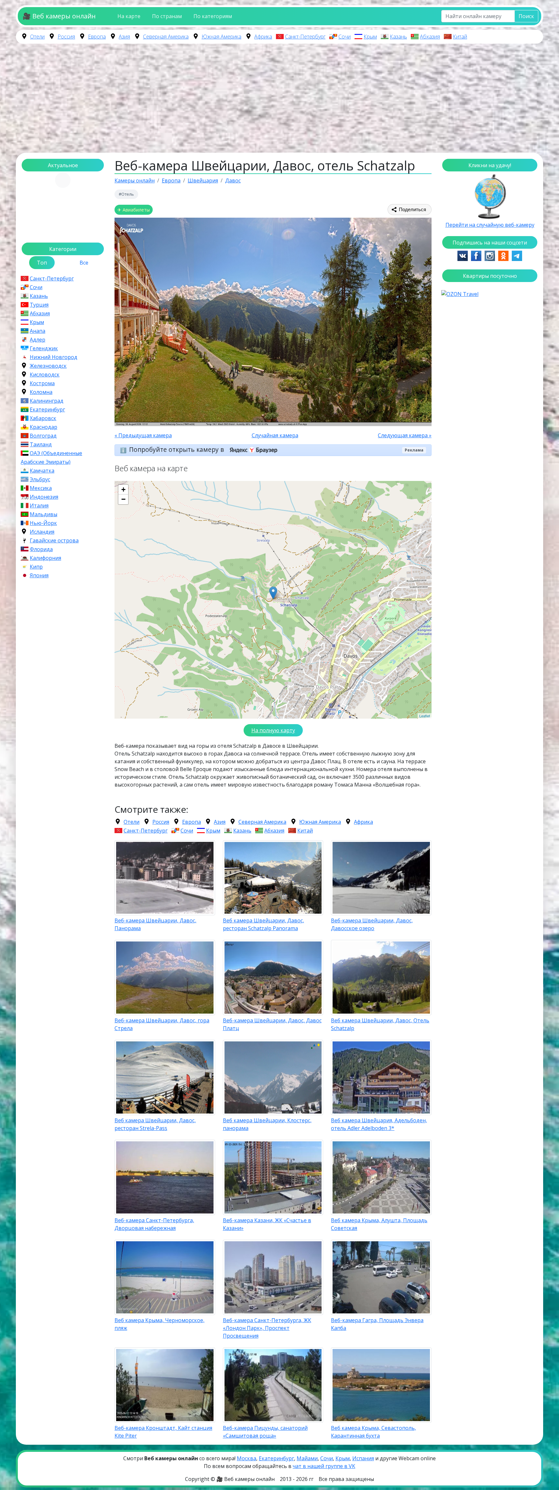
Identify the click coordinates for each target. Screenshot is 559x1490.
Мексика (41, 488)
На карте (128, 16)
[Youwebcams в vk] (462, 255)
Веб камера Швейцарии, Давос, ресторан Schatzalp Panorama (263, 924)
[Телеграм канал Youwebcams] (517, 255)
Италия (39, 505)
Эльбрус (40, 479)
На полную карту (273, 730)
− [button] (123, 499)
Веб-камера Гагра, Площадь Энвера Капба (377, 1324)
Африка (263, 36)
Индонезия (44, 496)
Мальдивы (43, 514)
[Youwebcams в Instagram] (490, 255)
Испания (363, 1458)
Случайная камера (275, 435)
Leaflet (424, 715)
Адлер (37, 339)
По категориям (212, 16)
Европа (97, 36)
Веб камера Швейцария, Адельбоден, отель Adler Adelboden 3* (379, 1124)
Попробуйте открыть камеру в (177, 449)
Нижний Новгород (53, 357)
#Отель (126, 194)
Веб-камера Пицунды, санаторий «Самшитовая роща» (265, 1431)
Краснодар (43, 426)
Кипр (36, 566)
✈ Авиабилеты (133, 210)
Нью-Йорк (43, 523)
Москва (246, 1458)
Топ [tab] (42, 262)
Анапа (37, 330)
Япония (39, 575)
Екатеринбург (47, 409)
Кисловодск (45, 374)
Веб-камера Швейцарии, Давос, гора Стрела (162, 1024)
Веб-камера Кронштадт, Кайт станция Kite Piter (163, 1431)
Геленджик (44, 348)
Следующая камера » (405, 435)
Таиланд (41, 444)
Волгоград (43, 435)
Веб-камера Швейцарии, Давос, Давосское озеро (372, 924)
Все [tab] (84, 262)
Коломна (41, 392)
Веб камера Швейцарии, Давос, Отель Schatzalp (380, 1024)
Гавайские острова (54, 540)
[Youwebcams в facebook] (476, 255)
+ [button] (123, 489)
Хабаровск (43, 418)
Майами (307, 1458)
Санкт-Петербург (305, 36)
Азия (124, 36)
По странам (167, 16)
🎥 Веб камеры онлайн (59, 16)
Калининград (46, 400)
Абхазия (430, 36)
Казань (398, 36)
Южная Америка (221, 36)
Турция (39, 304)
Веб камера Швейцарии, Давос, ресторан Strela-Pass (155, 1124)
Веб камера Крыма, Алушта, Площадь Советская (379, 1224)
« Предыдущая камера (143, 435)
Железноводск (48, 365)
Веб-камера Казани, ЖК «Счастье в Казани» (267, 1224)
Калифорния (45, 557)
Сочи (344, 36)
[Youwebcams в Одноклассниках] (503, 255)
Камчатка (42, 470)
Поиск (526, 16)
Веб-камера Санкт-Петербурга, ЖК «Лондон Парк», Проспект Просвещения (267, 1328)
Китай (460, 36)
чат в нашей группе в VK (324, 1466)
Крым (370, 36)
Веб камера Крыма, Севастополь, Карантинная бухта (373, 1431)
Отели (37, 36)
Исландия (42, 531)
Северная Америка (166, 36)
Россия (66, 36)
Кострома (42, 383)
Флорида (41, 549)
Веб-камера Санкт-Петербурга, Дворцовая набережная (154, 1224)
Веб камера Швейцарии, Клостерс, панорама (267, 1124)
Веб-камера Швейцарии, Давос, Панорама (155, 924)
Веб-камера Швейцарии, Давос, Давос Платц (272, 1024)
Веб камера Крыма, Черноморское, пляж (159, 1324)
